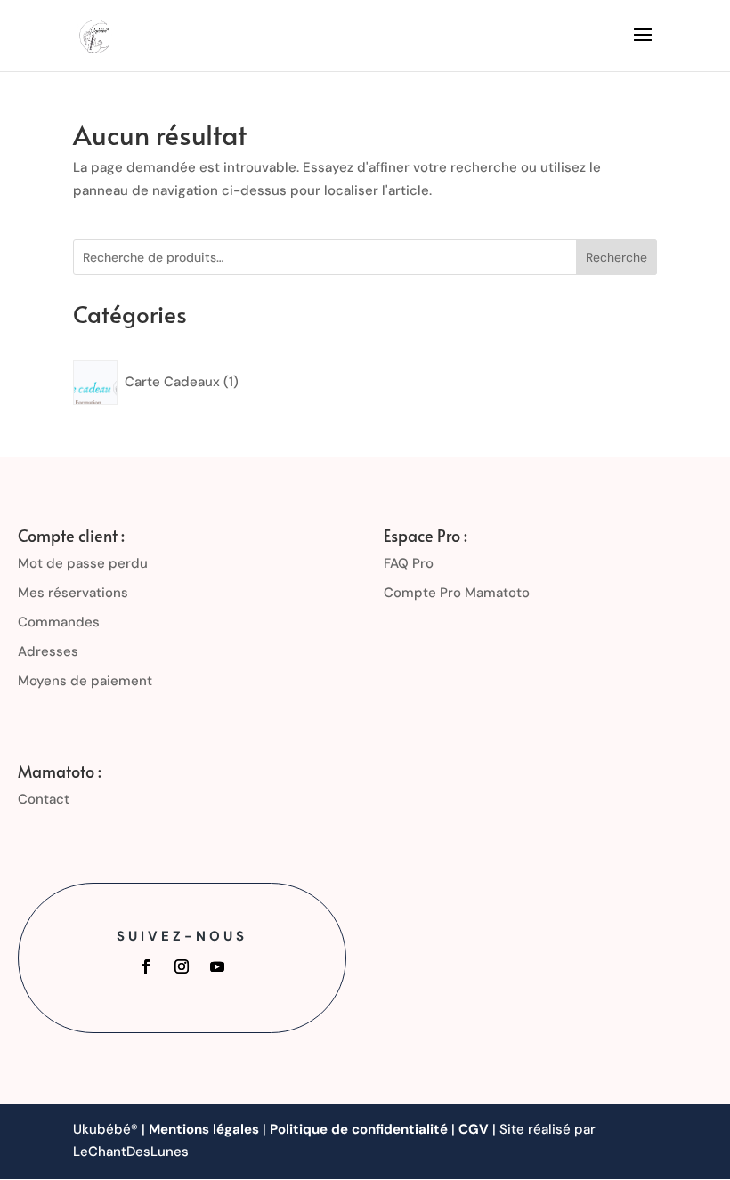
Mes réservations (73, 593)
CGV (473, 1129)
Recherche (616, 257)
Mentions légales (204, 1129)
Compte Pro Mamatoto (457, 593)
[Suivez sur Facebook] (146, 966)
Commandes (59, 622)
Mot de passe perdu (83, 563)
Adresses (48, 651)
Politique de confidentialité (359, 1129)
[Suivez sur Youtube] (217, 966)
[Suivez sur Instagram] (181, 966)
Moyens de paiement (85, 681)
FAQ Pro (409, 563)
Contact (43, 799)
